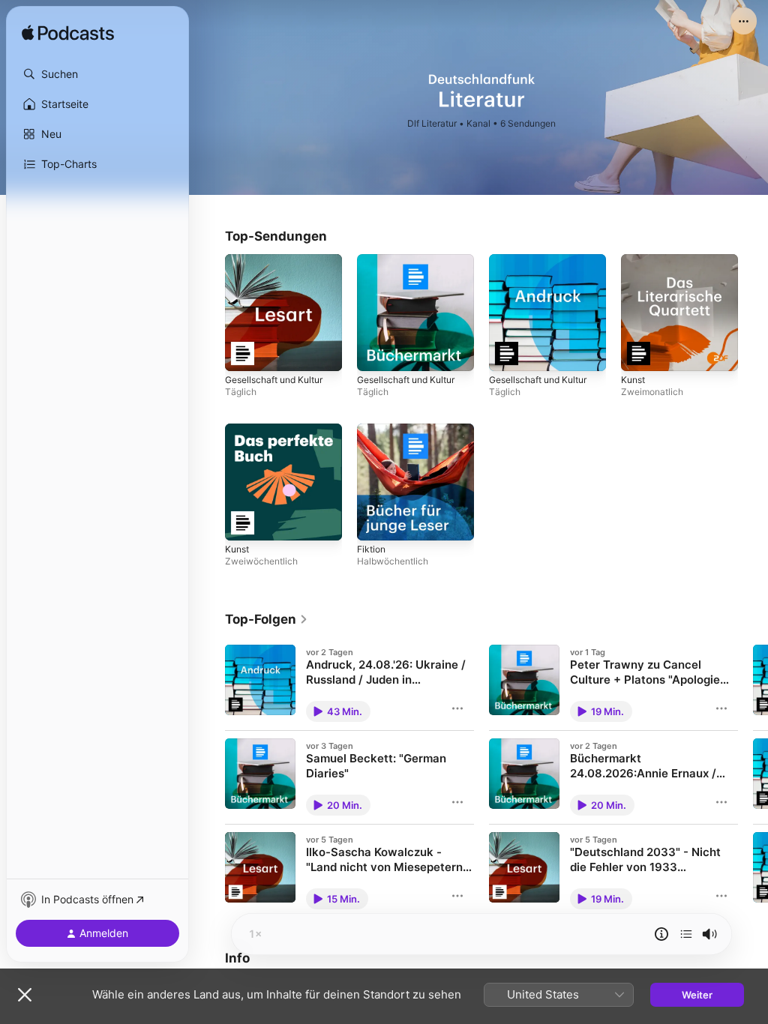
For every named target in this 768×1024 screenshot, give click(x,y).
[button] (97, 74)
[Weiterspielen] (686, 934)
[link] (266, 619)
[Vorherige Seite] (210, 777)
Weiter (697, 995)
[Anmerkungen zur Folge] (661, 934)
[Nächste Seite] (753, 777)
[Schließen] (25, 995)
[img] (68, 33)
